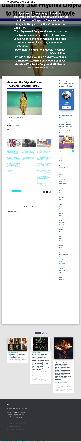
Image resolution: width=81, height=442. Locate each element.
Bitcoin (60, 172)
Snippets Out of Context (63, 254)
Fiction (60, 195)
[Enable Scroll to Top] (78, 439)
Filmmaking (61, 197)
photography (9, 416)
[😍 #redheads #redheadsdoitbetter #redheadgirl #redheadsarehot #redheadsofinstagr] (17, 343)
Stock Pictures (62, 263)
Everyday (61, 188)
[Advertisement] (66, 303)
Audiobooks (61, 169)
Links (51, 2)
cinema (13, 408)
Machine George (62, 217)
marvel (12, 414)
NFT (60, 231)
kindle (8, 414)
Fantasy (60, 190)
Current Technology (63, 183)
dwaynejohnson (10, 194)
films (26, 408)
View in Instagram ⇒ (13, 120)
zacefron (24, 196)
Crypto (60, 181)
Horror (60, 208)
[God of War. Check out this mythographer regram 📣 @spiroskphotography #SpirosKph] (63, 348)
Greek (60, 206)
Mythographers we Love (63, 224)
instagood (9, 412)
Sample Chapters (62, 249)
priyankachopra (12, 196)
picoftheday (21, 416)
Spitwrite (61, 261)
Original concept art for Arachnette (65, 119)
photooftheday (15, 416)
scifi (16, 417)
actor (8, 407)
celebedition (20, 192)
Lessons (60, 215)
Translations (61, 268)
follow (14, 194)
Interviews (61, 213)
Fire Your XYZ (62, 199)
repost (14, 417)
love (10, 414)
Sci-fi (60, 252)
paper (23, 414)
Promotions (61, 245)
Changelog (61, 174)
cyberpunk (17, 408)
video (19, 417)
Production (61, 240)
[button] (52, 2)
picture (24, 416)
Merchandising (62, 222)
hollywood (18, 194)
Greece (60, 204)
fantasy (22, 408)
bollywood (15, 192)
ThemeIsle (72, 438)
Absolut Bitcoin (62, 163)
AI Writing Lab (62, 167)
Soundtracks (61, 256)
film (24, 408)
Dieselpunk (61, 185)
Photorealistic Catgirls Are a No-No (66, 122)
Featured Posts (62, 192)
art (14, 407)
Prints (60, 238)
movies (26, 194)
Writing (60, 277)
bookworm (10, 408)
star (17, 417)
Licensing (63, 2)
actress (10, 407)
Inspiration (61, 211)
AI (59, 165)
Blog (42, 2)
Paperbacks (61, 233)
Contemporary (62, 179)
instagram (22, 194)
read (25, 416)
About (46, 2)
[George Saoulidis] (21, 2)
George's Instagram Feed (64, 201)
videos (22, 417)
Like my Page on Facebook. (12, 401)
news (8, 196)
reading (8, 417)
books (7, 408)
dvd (20, 408)
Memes (60, 220)
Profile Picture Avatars (63, 243)
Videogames (61, 272)
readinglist (11, 417)
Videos (60, 275)
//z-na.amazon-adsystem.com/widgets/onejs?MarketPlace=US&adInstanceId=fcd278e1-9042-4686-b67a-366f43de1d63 (22, 441)
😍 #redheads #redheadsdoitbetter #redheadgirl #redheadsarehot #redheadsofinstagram (17, 356)
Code (60, 176)
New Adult (61, 229)
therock (21, 196)
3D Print (60, 160)
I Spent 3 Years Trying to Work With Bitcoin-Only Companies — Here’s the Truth (66, 126)
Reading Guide (57, 2)
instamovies (22, 412)
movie (14, 414)
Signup (69, 2)
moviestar (20, 414)
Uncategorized (62, 270)
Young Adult (61, 279)
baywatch (11, 192)
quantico (17, 196)
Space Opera (61, 259)
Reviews (60, 247)
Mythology (61, 227)
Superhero (61, 265)
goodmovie (14, 409)
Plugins (60, 236)
